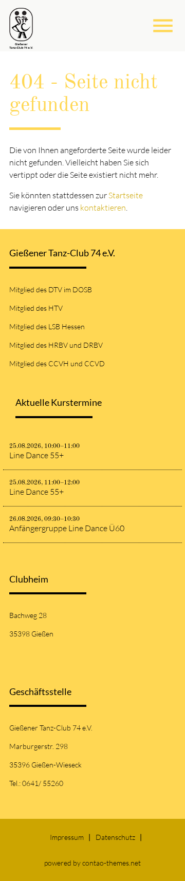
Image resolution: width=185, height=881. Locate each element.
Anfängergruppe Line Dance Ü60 (66, 528)
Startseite (125, 195)
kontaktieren (103, 207)
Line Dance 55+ (36, 455)
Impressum (67, 837)
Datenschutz (115, 837)
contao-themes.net (111, 862)
